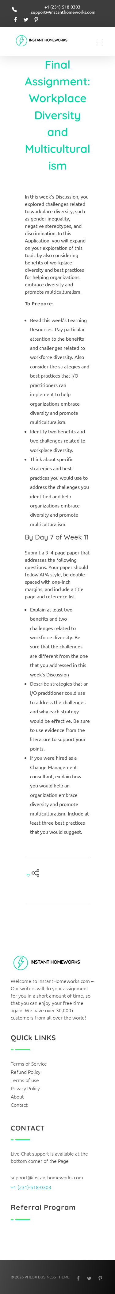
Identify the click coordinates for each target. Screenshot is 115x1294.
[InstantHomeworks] (46, 41)
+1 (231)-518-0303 (31, 1187)
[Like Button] (28, 875)
